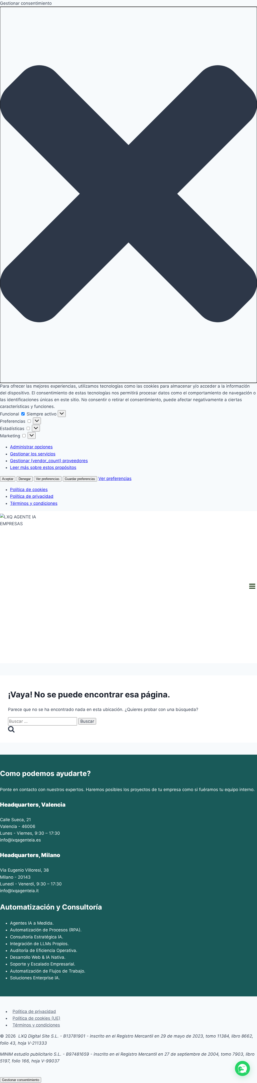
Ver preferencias (47, 479)
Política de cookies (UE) (36, 1018)
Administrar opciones (31, 446)
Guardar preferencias (80, 479)
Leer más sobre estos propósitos (43, 467)
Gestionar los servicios (32, 453)
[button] (128, 195)
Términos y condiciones (33, 503)
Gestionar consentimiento (20, 1080)
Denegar (25, 479)
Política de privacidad (31, 496)
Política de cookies (29, 489)
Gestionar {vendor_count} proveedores (49, 460)
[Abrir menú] (252, 587)
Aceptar (7, 479)
